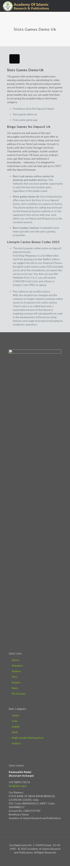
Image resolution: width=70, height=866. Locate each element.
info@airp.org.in (18, 785)
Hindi (15, 732)
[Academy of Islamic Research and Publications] (26, 6)
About (15, 660)
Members (17, 665)
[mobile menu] (64, 6)
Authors (16, 671)
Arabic (15, 715)
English (16, 726)
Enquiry (16, 682)
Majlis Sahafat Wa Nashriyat (27, 737)
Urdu (15, 721)
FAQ (14, 676)
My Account (18, 693)
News (15, 688)
